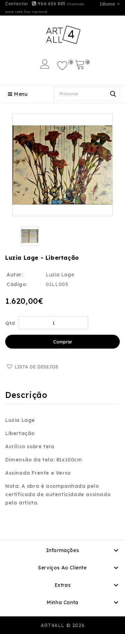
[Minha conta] (45, 64)
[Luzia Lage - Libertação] (62, 165)
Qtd (10, 323)
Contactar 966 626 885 (35, 3)
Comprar (62, 341)
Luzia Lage (60, 275)
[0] (62, 65)
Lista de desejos (36, 366)
